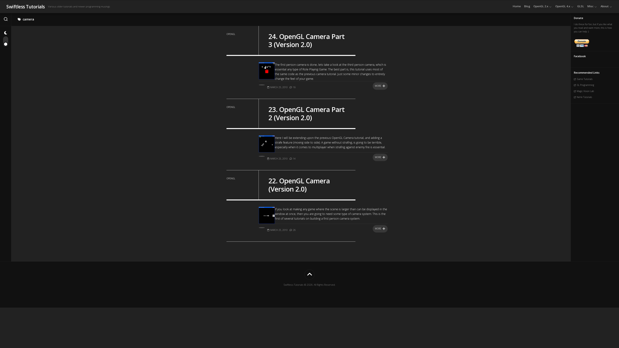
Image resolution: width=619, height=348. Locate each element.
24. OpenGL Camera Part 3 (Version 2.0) (306, 40)
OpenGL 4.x (562, 6)
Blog (527, 6)
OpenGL (230, 34)
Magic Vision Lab (585, 91)
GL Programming (585, 85)
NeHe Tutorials (584, 97)
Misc (590, 6)
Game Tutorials (585, 79)
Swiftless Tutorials (25, 7)
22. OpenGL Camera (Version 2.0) (299, 184)
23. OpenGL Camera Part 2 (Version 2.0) (306, 113)
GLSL (580, 6)
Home (517, 6)
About (605, 6)
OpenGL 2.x (540, 6)
